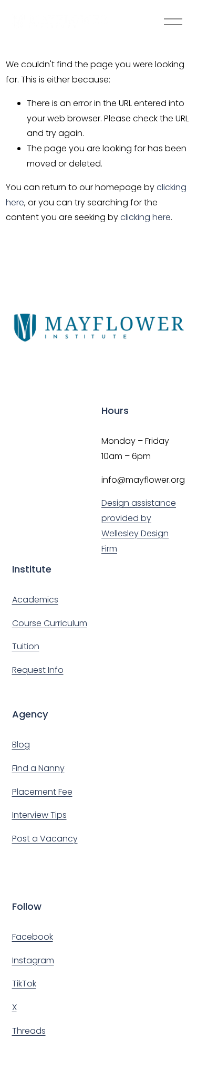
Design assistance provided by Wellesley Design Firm (138, 525)
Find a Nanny (38, 768)
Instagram (33, 960)
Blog (21, 745)
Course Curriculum (49, 623)
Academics (35, 600)
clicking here (145, 217)
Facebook (32, 937)
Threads (29, 1031)
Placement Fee (42, 792)
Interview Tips (39, 815)
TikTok (24, 984)
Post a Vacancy (45, 839)
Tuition (25, 646)
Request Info (38, 670)
